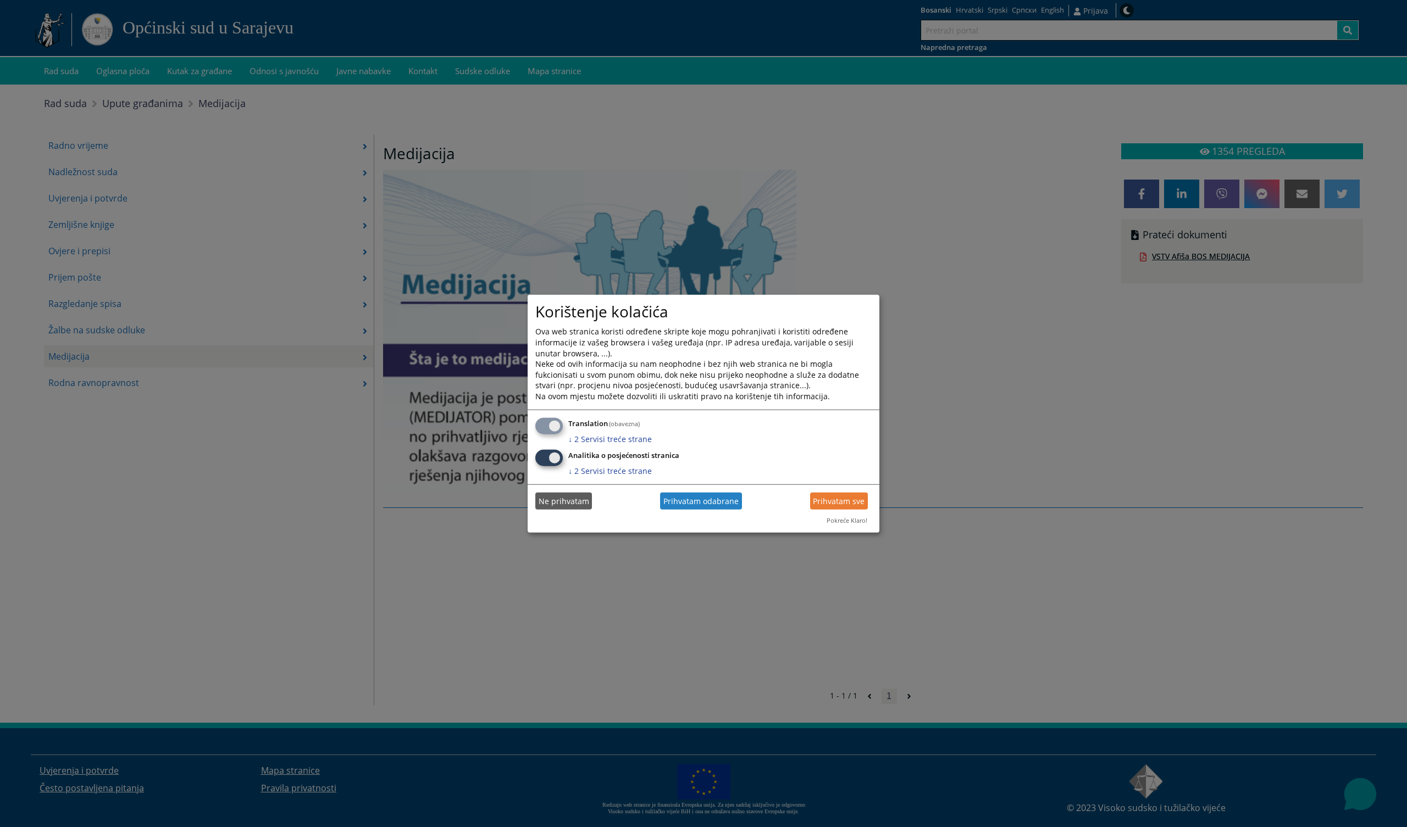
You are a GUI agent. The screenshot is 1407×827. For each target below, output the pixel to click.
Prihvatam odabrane (701, 501)
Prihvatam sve (839, 501)
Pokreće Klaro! (847, 520)
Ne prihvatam (564, 501)
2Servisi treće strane (610, 438)
